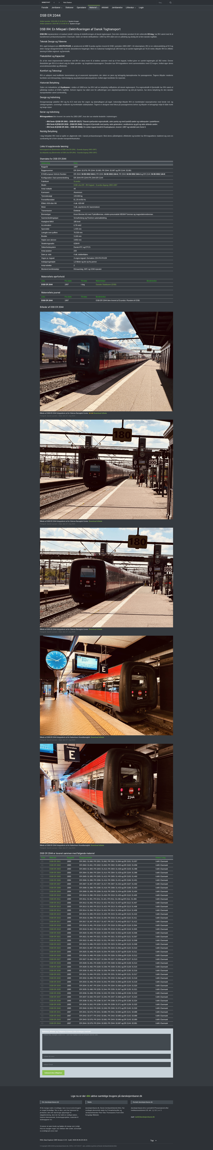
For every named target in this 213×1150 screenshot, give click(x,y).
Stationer (69, 7)
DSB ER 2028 (55, 963)
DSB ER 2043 (55, 1019)
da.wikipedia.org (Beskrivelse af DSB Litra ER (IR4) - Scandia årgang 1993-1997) (68, 152)
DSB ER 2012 (55, 903)
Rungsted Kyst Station (71, 2)
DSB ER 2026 (55, 955)
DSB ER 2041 (55, 1012)
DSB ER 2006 (55, 880)
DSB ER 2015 (55, 914)
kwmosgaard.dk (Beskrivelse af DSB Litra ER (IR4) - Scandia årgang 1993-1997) (68, 149)
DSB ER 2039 (55, 1004)
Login (141, 7)
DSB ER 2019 (55, 929)
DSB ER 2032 (55, 978)
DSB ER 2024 (55, 948)
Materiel (93, 7)
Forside (45, 7)
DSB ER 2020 (55, 933)
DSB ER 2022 (55, 940)
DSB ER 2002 (55, 865)
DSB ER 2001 (55, 861)
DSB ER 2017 (55, 922)
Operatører (81, 7)
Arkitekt (105, 7)
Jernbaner (55, 7)
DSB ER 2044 (55, 1023)
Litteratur (130, 7)
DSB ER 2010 (55, 895)
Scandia (77, 181)
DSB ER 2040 (55, 1008)
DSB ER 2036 (55, 993)
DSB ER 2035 (55, 989)
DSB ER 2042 (55, 1016)
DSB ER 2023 (55, 944)
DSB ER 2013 (55, 907)
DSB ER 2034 (55, 986)
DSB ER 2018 (55, 925)
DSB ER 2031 (55, 974)
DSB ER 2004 (55, 873)
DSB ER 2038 (55, 1001)
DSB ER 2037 (55, 997)
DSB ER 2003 (55, 869)
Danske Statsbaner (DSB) (106, 284)
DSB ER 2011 (55, 899)
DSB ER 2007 (55, 884)
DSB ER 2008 (55, 888)
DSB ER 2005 (55, 876)
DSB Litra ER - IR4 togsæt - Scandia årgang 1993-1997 (95, 185)
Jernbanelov (117, 7)
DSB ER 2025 (55, 952)
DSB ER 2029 (55, 967)
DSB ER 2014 (55, 910)
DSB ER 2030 (55, 971)
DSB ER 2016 (55, 918)
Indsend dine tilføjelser (53, 1073)
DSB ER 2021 (55, 937)
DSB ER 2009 (55, 891)
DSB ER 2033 (55, 982)
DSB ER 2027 (55, 959)
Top (152, 1140)
